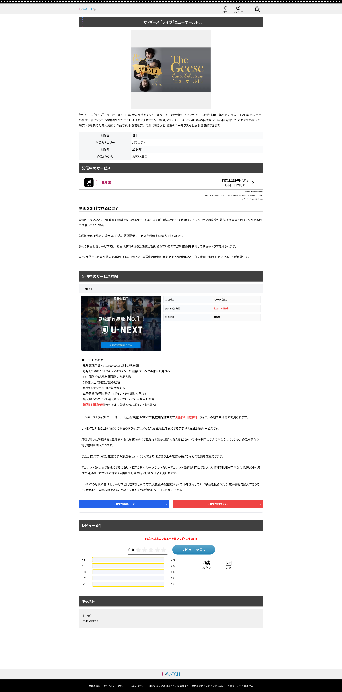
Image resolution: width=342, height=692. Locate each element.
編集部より (183, 686)
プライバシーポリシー (114, 686)
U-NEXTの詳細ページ (124, 504)
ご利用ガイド (167, 686)
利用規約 (153, 686)
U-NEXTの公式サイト (218, 504)
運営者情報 (94, 686)
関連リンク (235, 686)
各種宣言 (248, 686)
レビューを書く (193, 549)
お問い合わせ (220, 686)
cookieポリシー (137, 686)
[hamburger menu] (257, 9)
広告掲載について (201, 686)
